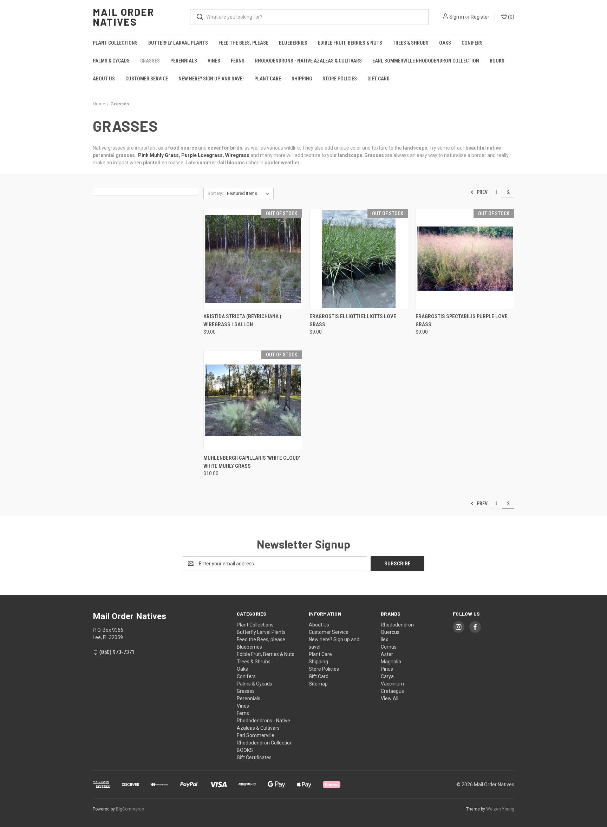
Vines (214, 61)
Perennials (183, 61)
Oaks (445, 43)
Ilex (384, 639)
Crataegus (392, 691)
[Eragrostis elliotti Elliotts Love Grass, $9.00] (359, 259)
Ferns (237, 61)
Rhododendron (397, 625)
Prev (482, 192)
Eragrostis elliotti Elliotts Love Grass (352, 320)
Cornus (389, 647)
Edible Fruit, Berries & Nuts (350, 43)
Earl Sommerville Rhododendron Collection (425, 61)
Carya (387, 676)
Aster (387, 654)
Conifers (472, 43)
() (510, 17)
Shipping (302, 78)
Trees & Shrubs (411, 43)
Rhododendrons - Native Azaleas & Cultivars (308, 61)
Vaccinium (392, 684)
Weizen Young (500, 809)
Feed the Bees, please (243, 43)
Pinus (387, 669)
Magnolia (391, 661)
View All (389, 698)
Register (480, 17)
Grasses (150, 61)
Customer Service (146, 78)
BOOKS (497, 61)
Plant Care (267, 78)
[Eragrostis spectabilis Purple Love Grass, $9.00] (465, 259)
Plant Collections (115, 43)
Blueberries (293, 43)
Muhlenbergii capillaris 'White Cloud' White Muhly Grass (251, 462)
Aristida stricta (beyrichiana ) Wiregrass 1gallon (242, 320)
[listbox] (249, 193)
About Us (104, 78)
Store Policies (339, 78)
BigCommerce (130, 809)
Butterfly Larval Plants (178, 43)
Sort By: (215, 193)
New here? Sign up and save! (211, 78)
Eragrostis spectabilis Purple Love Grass (462, 320)
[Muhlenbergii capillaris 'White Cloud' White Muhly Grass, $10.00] (253, 400)
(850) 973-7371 (117, 652)
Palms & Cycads (111, 61)
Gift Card (378, 78)
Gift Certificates (254, 757)
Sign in (456, 17)
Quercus (390, 632)
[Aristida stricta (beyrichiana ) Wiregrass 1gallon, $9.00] (253, 259)
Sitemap (318, 684)
